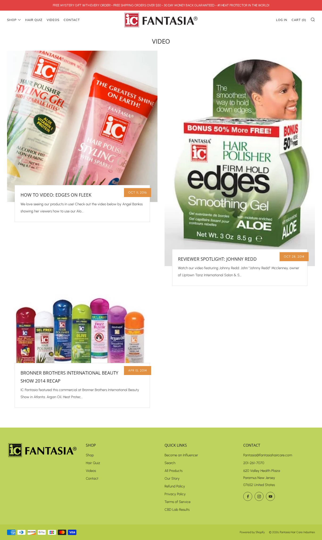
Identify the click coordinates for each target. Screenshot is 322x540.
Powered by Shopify (252, 532)
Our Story (172, 478)
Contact (72, 20)
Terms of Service (177, 502)
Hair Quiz (33, 20)
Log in (281, 20)
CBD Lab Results (177, 509)
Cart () (299, 20)
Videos (53, 20)
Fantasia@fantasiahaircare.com (267, 455)
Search (170, 463)
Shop (12, 20)
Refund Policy (175, 486)
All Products (173, 471)
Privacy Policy (175, 494)
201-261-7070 (253, 463)
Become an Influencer (181, 455)
